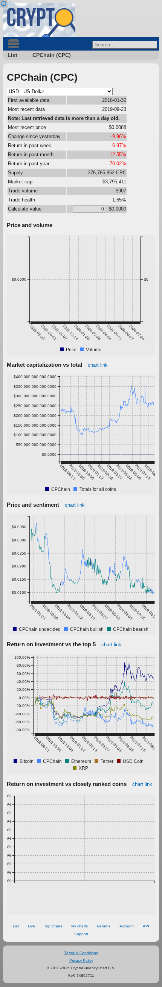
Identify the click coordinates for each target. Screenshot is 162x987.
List (12, 55)
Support (81, 934)
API (146, 926)
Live (31, 926)
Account (126, 926)
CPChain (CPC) (51, 55)
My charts (79, 926)
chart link (98, 365)
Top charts (53, 926)
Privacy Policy (81, 960)
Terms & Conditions (81, 953)
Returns (103, 926)
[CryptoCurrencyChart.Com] (39, 20)
